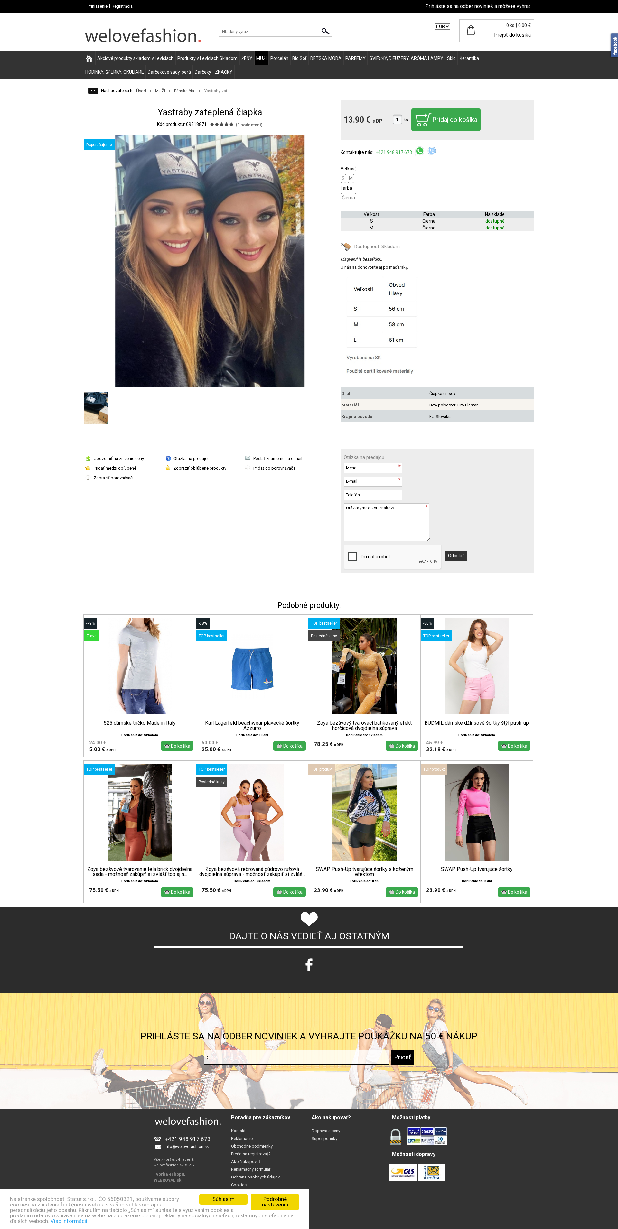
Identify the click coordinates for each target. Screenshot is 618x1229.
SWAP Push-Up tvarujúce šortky (477, 869)
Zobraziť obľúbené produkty (199, 468)
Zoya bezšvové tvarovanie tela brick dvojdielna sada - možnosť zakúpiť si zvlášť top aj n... (139, 872)
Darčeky (203, 72)
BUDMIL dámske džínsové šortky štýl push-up (477, 723)
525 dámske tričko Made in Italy (140, 723)
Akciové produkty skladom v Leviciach (135, 58)
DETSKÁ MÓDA (326, 58)
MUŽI (261, 58)
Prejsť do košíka (512, 35)
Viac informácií (69, 1221)
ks (406, 119)
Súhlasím (223, 1199)
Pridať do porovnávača (274, 468)
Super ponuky (324, 1138)
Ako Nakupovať (245, 1161)
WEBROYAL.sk (167, 1180)
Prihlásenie (98, 6)
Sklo (451, 58)
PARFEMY (355, 58)
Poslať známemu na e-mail (277, 458)
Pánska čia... (185, 90)
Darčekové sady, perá (169, 72)
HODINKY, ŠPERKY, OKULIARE (114, 72)
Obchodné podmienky (252, 1146)
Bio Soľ (299, 58)
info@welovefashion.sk (187, 1146)
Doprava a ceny (326, 1130)
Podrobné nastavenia (275, 1202)
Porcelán (279, 58)
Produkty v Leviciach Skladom (207, 58)
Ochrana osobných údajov (255, 1177)
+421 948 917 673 (394, 152)
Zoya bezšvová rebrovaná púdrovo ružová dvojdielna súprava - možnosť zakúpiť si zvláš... (252, 872)
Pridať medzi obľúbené (115, 468)
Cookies (239, 1184)
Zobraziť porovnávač (113, 477)
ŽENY (246, 58)
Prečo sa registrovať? (251, 1153)
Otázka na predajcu (191, 458)
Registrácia (122, 6)
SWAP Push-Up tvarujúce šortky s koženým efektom (364, 872)
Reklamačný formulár (250, 1169)
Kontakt (238, 1130)
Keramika (469, 58)
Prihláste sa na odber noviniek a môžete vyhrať (477, 6)
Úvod (141, 90)
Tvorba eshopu (169, 1174)
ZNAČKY (223, 72)
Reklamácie (242, 1138)
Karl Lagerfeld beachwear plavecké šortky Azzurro (252, 726)
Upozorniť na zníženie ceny (119, 458)
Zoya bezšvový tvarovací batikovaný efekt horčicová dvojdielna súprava (364, 726)
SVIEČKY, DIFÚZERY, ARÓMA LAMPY (406, 58)
